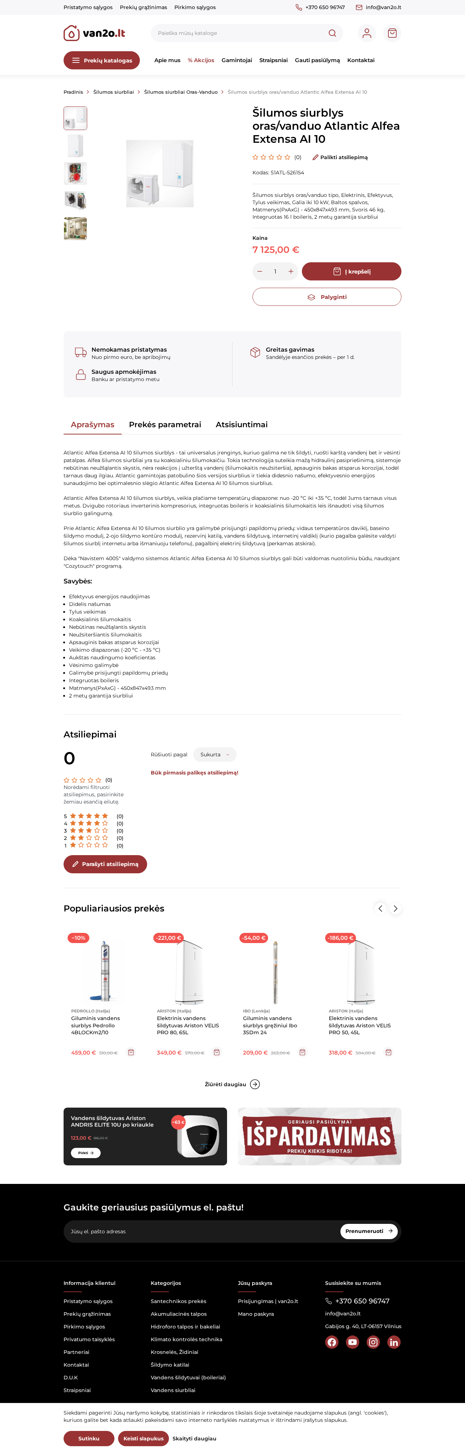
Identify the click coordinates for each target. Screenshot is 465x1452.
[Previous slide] (380, 908)
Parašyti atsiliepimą (110, 864)
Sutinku (89, 1438)
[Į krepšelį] (130, 1052)
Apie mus (167, 60)
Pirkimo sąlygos (195, 7)
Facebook (332, 1342)
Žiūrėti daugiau (225, 1084)
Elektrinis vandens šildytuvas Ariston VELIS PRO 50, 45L (360, 1025)
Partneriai (76, 1352)
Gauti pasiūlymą (317, 60)
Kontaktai (361, 60)
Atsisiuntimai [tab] (242, 424)
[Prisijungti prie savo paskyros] (367, 33)
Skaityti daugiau (195, 1438)
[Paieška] (332, 33)
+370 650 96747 (325, 7)
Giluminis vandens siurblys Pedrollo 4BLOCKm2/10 (95, 1025)
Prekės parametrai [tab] (165, 424)
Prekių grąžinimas (143, 7)
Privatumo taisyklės (89, 1339)
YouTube (352, 1342)
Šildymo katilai (170, 1365)
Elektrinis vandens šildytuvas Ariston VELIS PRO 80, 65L (188, 1025)
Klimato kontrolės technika (186, 1339)
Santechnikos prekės (178, 1301)
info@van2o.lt (383, 7)
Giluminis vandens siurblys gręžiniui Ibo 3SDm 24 (270, 1025)
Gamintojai (237, 60)
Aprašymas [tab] (92, 424)
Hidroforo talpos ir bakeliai (185, 1326)
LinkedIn (394, 1342)
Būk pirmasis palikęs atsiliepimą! (194, 772)
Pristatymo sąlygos (88, 7)
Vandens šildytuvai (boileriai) (188, 1377)
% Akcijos (201, 60)
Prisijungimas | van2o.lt (268, 1301)
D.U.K (71, 1377)
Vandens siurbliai (173, 1390)
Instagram (373, 1342)
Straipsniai (273, 60)
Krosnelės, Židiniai (174, 1352)
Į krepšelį (358, 271)
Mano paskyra (256, 1314)
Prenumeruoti (365, 1231)
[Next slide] (395, 908)
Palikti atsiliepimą (344, 157)
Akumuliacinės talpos (179, 1314)
